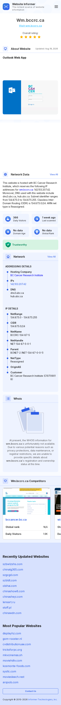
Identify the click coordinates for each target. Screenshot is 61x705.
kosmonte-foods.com (16, 666)
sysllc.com (9, 671)
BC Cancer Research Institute (27, 275)
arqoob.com (10, 682)
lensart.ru (9, 602)
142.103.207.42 (18, 284)
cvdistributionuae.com (17, 644)
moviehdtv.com (12, 660)
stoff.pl (7, 607)
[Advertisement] (30, 69)
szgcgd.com (10, 575)
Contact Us (30, 691)
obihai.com (10, 585)
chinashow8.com (14, 591)
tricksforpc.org (12, 649)
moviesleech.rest (13, 677)
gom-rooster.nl (12, 638)
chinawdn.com (12, 613)
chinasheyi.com (13, 596)
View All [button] (54, 174)
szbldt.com (10, 580)
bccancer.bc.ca (16, 519)
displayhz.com (12, 633)
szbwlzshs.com (12, 564)
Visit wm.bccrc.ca (30, 25)
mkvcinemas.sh (12, 655)
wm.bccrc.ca (26, 189)
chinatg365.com (13, 569)
